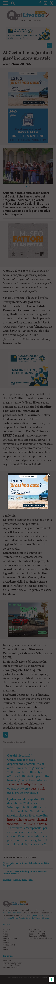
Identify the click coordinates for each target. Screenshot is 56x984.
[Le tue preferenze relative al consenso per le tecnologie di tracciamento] (51, 979)
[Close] (48, 475)
